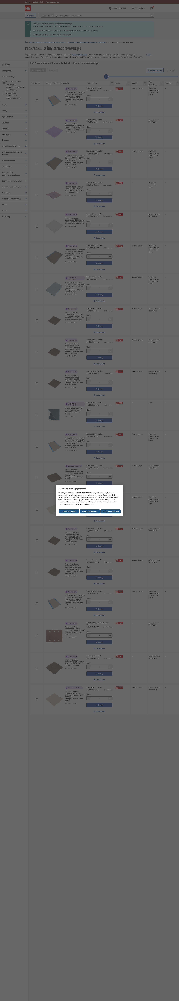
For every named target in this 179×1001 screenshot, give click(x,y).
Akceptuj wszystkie (110, 511)
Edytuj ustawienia (89, 511)
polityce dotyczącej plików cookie (81, 504)
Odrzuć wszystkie (69, 511)
